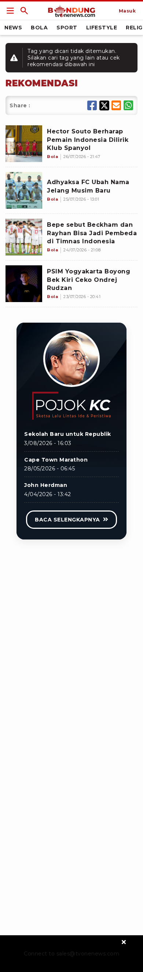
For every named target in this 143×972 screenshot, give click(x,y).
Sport (66, 27)
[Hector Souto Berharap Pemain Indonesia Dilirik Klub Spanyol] (24, 143)
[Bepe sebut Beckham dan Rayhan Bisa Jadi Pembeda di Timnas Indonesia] (24, 237)
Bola (39, 27)
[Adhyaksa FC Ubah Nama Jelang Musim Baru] (24, 190)
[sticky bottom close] (123, 941)
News (13, 27)
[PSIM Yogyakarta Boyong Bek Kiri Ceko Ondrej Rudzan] (24, 283)
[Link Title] (10, 10)
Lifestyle (101, 27)
